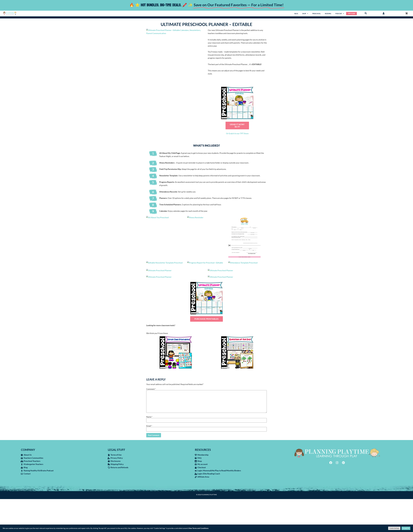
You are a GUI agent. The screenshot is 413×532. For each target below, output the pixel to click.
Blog (296, 13)
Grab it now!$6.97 (237, 125)
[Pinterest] (343, 463)
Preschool (316, 13)
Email (149, 426)
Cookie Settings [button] (394, 528)
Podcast (338, 13)
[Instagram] (337, 463)
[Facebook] (331, 463)
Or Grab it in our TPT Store (237, 133)
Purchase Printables (206, 319)
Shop (304, 13)
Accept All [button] (406, 528)
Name (149, 417)
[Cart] (406, 13)
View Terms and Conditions (198, 528)
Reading (328, 13)
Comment (151, 389)
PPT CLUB (351, 13)
